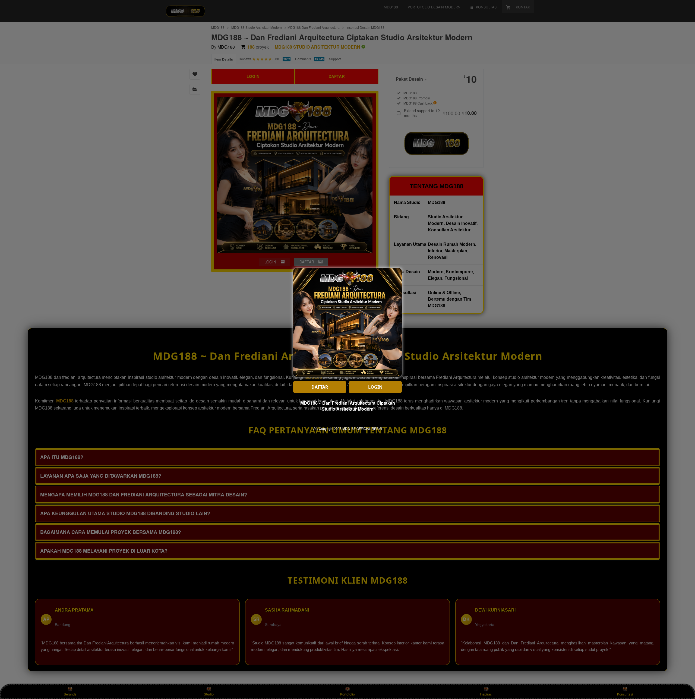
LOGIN (375, 387)
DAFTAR (319, 387)
